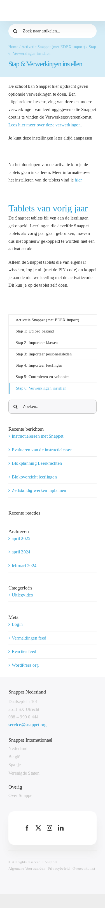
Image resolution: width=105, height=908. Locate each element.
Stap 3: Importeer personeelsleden (44, 354)
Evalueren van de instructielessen (42, 449)
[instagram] (49, 828)
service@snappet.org (27, 724)
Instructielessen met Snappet (38, 436)
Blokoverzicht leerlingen (34, 477)
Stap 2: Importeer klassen (37, 343)
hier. (79, 180)
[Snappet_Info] (35, 3)
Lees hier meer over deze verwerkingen (44, 124)
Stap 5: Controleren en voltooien (43, 377)
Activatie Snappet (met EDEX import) (53, 47)
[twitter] (38, 828)
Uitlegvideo (22, 595)
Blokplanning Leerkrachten (37, 463)
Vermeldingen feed (29, 638)
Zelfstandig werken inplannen (39, 490)
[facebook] (27, 828)
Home (13, 47)
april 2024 (21, 551)
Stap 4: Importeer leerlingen (39, 365)
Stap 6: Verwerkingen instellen (41, 388)
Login (17, 624)
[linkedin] (61, 828)
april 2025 (21, 538)
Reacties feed (24, 651)
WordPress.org (25, 665)
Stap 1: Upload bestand (35, 331)
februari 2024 (24, 565)
